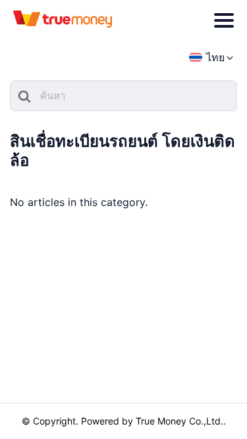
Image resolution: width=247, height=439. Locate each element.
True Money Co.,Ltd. (179, 420)
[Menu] (224, 20)
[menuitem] (206, 57)
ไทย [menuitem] (215, 57)
